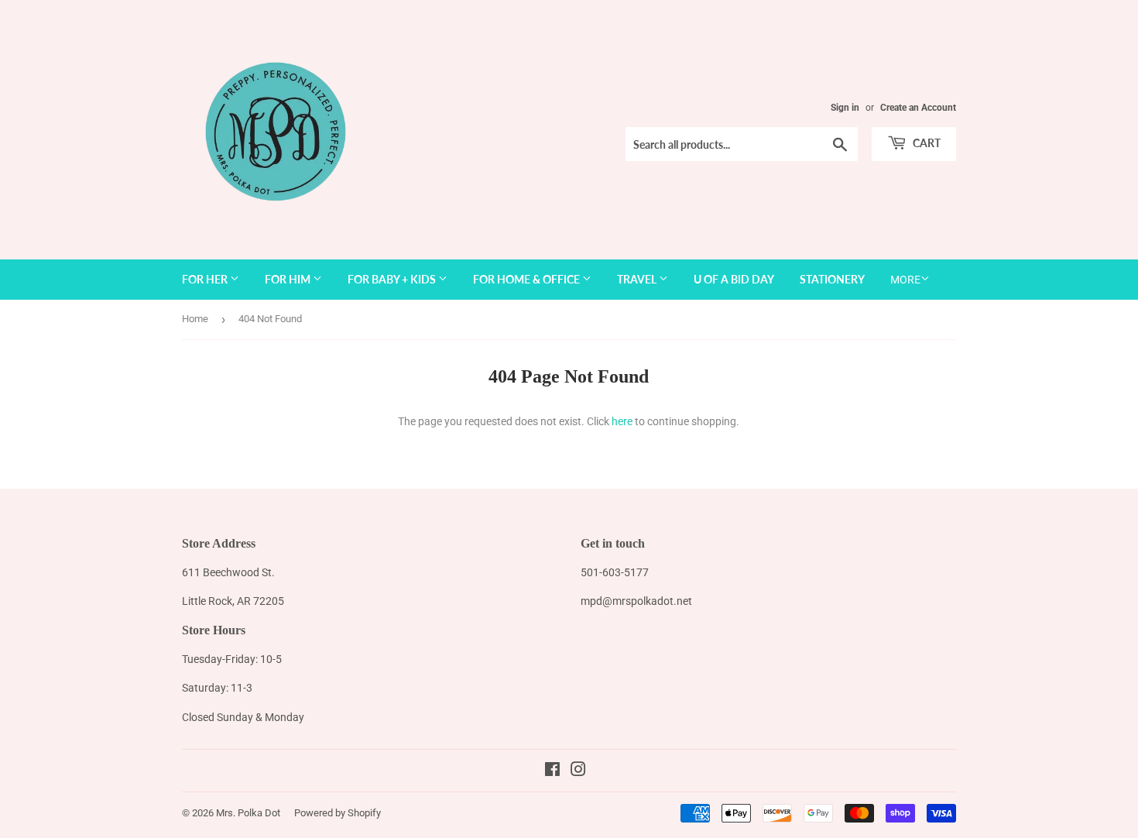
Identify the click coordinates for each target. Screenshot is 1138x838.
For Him (289, 279)
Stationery (832, 279)
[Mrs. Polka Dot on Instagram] (578, 771)
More (905, 279)
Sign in (845, 107)
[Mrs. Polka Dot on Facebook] (552, 771)
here (622, 421)
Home (195, 319)
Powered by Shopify (337, 813)
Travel (638, 279)
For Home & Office (527, 279)
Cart (925, 142)
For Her (206, 279)
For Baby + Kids (393, 279)
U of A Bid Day (734, 279)
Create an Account (918, 107)
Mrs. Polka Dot (248, 813)
